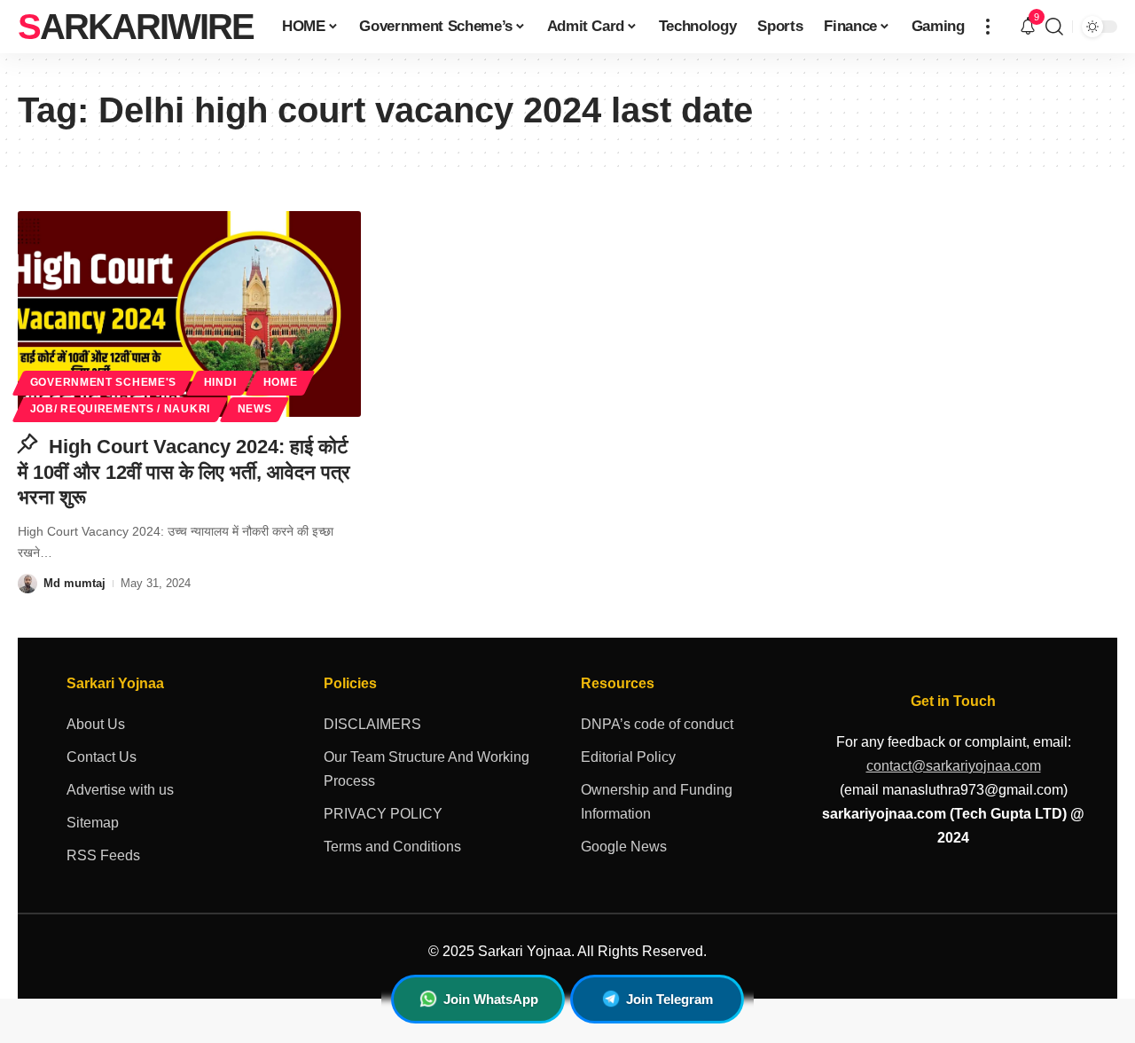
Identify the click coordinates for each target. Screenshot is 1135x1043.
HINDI (220, 382)
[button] (987, 26)
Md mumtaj (74, 583)
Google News (624, 846)
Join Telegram (669, 999)
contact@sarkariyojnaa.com (953, 765)
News (255, 409)
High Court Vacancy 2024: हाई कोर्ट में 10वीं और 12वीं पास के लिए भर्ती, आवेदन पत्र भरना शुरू (184, 471)
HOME (280, 382)
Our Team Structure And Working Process (426, 768)
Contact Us (102, 757)
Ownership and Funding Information (656, 801)
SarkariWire (136, 26)
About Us (96, 724)
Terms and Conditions (392, 846)
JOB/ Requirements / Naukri (120, 409)
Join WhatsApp (490, 999)
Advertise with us (120, 789)
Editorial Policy (628, 757)
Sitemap (93, 822)
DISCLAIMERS (372, 724)
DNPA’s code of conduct (657, 724)
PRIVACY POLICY (383, 813)
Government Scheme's (103, 382)
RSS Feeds (103, 855)
